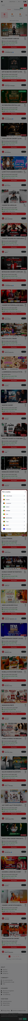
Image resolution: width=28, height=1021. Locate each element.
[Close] (25, 492)
